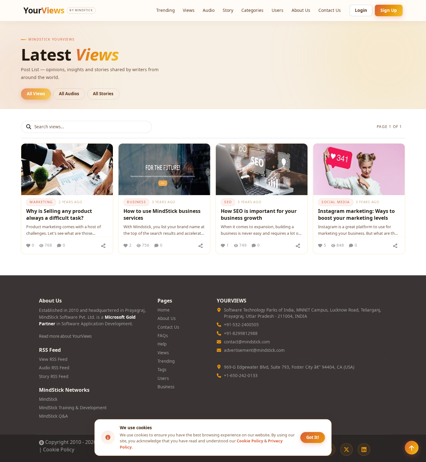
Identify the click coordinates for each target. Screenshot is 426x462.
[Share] (103, 245)
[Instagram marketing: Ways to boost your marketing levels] (359, 169)
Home (163, 310)
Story (228, 10)
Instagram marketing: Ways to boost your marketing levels (356, 214)
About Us (301, 10)
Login (361, 10)
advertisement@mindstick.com (254, 350)
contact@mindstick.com (247, 342)
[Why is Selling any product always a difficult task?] (67, 169)
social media (336, 202)
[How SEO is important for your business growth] (261, 169)
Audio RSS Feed (54, 368)
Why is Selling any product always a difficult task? (59, 214)
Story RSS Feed (53, 376)
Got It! (312, 437)
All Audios (69, 93)
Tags (161, 369)
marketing (41, 202)
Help (162, 344)
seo (228, 202)
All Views (36, 93)
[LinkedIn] (364, 449)
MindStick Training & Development (73, 407)
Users (277, 10)
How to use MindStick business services (162, 214)
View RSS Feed (53, 359)
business (136, 202)
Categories (252, 10)
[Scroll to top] (412, 448)
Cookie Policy (58, 449)
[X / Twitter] (346, 449)
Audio (209, 10)
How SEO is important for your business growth (259, 214)
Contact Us (329, 10)
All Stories (103, 93)
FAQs (162, 335)
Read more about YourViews (65, 336)
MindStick (48, 399)
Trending (165, 10)
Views (189, 10)
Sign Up (388, 10)
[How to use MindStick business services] (164, 169)
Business (165, 387)
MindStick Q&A (53, 416)
